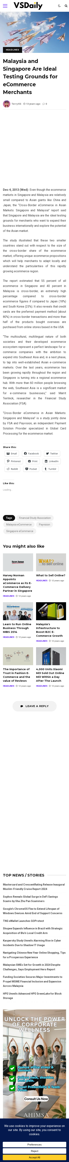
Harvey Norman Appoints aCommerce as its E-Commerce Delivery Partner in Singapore (18, 562)
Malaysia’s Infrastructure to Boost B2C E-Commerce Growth (51, 611)
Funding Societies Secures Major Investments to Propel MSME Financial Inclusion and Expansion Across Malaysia (32, 981)
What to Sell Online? (51, 562)
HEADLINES (12, 50)
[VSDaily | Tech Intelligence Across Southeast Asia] (28, 6)
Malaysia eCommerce (19, 524)
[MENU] (5, 6)
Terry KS (16, 103)
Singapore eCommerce (19, 531)
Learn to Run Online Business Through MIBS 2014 (18, 611)
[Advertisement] (34, 151)
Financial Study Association (35, 517)
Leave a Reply (37, 706)
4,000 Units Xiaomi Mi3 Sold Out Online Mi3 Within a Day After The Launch (51, 656)
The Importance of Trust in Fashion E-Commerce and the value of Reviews (18, 656)
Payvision (44, 524)
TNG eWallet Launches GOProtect (23, 920)
